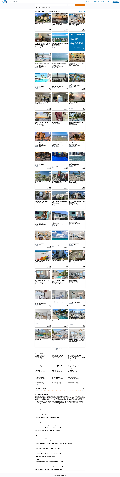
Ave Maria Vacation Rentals (39, 382)
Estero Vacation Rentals (72, 377)
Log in (108, 1)
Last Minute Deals (88, 1)
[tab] (60, 412)
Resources (102, 1)
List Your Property (116, 1)
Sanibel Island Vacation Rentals (39, 377)
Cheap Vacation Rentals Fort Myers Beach (74, 355)
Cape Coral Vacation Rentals (56, 377)
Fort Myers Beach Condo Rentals (40, 355)
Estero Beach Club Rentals (39, 368)
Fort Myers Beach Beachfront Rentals (57, 355)
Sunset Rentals (70, 370)
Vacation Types (96, 1)
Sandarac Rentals (37, 370)
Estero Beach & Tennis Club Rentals (73, 365)
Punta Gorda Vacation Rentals (56, 382)
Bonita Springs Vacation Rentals (40, 379)
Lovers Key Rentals (71, 368)
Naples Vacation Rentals (72, 379)
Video (53, 41)
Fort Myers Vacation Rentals (56, 379)
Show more (36, 27)
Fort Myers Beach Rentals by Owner (40, 357)
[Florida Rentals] (4, 2)
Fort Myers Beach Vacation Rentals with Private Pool (76, 357)
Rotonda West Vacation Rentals (73, 382)
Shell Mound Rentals (55, 370)
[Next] (64, 349)
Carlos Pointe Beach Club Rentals (57, 365)
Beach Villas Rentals (38, 365)
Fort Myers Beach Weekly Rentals (57, 357)
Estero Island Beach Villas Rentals (57, 368)
